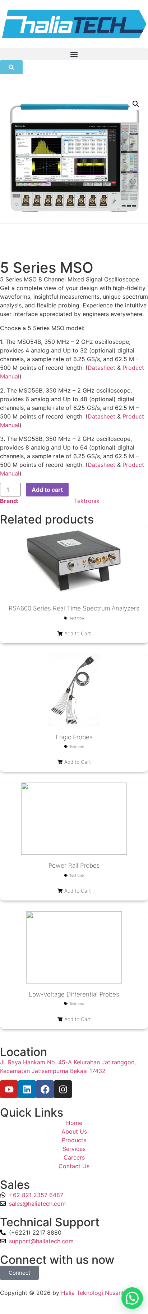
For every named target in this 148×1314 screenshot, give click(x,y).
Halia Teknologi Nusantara (97, 1292)
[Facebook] (45, 1089)
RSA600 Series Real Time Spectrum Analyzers (74, 608)
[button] (74, 54)
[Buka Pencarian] (11, 67)
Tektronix (87, 500)
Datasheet (101, 367)
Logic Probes (74, 737)
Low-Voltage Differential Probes (74, 994)
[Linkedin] (27, 1089)
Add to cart (47, 489)
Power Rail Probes (74, 865)
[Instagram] (63, 1089)
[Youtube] (9, 1089)
